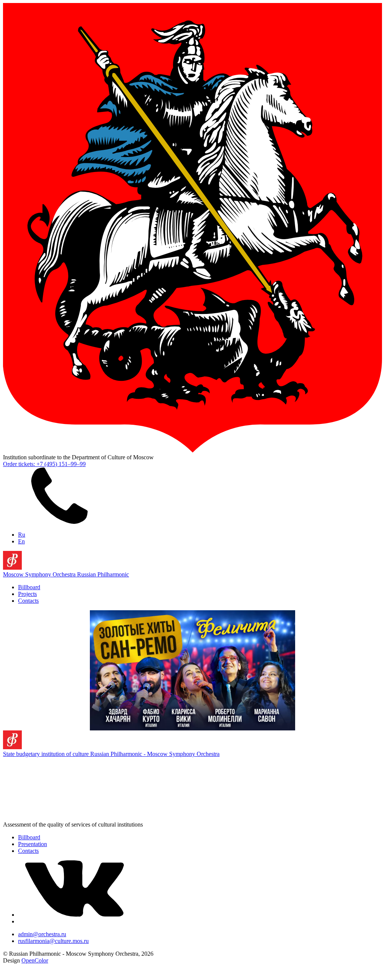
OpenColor (34, 960)
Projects (27, 594)
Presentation (32, 844)
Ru (21, 534)
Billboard (29, 587)
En (21, 541)
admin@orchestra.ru (42, 934)
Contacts (28, 600)
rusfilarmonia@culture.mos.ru (53, 941)
